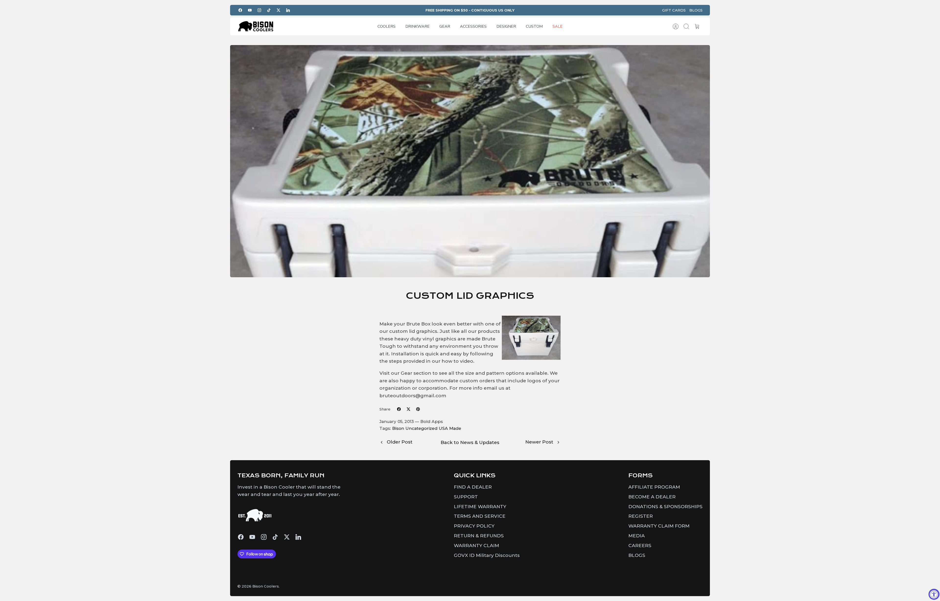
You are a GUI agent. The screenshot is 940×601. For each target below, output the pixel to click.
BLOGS (696, 10)
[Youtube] (250, 10)
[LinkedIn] (288, 10)
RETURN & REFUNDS (479, 536)
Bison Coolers (265, 586)
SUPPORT (466, 497)
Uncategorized (421, 428)
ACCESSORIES (473, 26)
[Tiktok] (269, 10)
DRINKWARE (417, 26)
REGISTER (640, 516)
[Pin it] (418, 409)
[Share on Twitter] (408, 409)
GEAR (444, 26)
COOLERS (386, 26)
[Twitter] (278, 10)
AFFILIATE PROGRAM (654, 487)
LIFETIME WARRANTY (480, 506)
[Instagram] (259, 10)
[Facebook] (240, 10)
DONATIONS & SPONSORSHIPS (665, 506)
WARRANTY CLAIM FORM (659, 526)
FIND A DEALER (473, 487)
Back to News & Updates (470, 442)
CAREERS (639, 545)
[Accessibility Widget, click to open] (934, 594)
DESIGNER (506, 26)
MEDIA (636, 536)
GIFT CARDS (674, 10)
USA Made (450, 428)
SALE (557, 26)
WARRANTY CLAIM (476, 545)
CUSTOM (534, 26)
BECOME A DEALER (652, 497)
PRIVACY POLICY (474, 526)
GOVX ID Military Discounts (487, 555)
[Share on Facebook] (399, 409)
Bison (398, 428)
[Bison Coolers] (255, 26)
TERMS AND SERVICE (479, 516)
